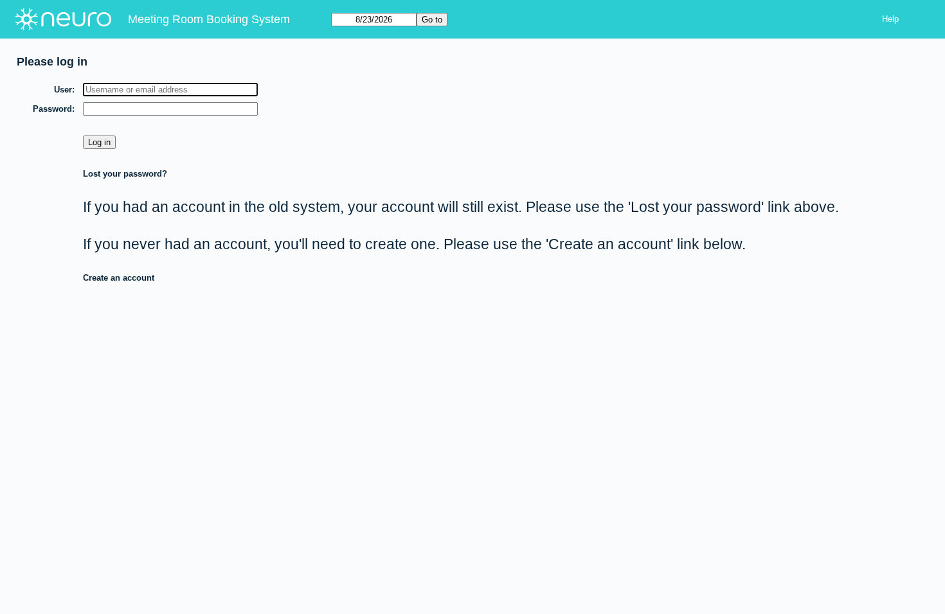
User (63, 89)
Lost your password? (125, 174)
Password (52, 109)
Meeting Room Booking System (209, 19)
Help (890, 19)
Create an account (118, 278)
